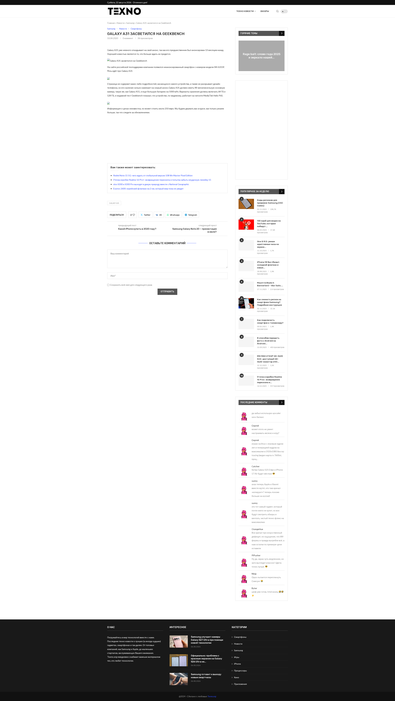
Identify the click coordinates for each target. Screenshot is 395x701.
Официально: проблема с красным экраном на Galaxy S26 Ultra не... (206, 658)
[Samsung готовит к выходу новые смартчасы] (179, 679)
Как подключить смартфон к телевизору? (270, 321)
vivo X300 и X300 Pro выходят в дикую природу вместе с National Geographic (151, 184)
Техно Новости (245, 11)
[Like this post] (134, 215)
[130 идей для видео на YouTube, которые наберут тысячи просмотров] (246, 224)
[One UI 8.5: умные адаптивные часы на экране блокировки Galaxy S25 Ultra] (246, 245)
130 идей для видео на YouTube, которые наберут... (269, 223)
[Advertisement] (167, 138)
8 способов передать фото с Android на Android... (268, 341)
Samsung (130, 23)
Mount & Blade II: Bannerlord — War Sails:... (270, 284)
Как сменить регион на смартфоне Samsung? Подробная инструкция (269, 302)
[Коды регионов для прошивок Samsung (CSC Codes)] (246, 204)
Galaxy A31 (114, 203)
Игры (236, 657)
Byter (254, 588)
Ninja (254, 573)
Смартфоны (240, 637)
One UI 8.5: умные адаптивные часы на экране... (268, 244)
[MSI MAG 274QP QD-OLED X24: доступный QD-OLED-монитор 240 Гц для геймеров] (246, 360)
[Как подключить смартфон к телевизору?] (246, 324)
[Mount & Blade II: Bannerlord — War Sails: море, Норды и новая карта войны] (246, 286)
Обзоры (264, 11)
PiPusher (256, 555)
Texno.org (212, 696)
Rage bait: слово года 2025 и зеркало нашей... (261, 55)
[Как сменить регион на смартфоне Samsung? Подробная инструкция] (246, 303)
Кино (236, 677)
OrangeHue (257, 529)
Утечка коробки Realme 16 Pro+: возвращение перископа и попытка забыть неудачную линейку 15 (162, 179)
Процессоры (240, 670)
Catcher (256, 466)
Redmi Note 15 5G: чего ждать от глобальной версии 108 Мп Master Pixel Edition (153, 175)
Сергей (255, 425)
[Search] (277, 11)
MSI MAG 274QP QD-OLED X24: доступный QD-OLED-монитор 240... (270, 359)
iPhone (237, 663)
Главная (111, 23)
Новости (120, 23)
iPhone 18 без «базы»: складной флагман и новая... (268, 265)
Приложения (240, 684)
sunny (255, 481)
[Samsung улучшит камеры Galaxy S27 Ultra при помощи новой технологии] (179, 641)
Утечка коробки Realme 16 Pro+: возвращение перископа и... (269, 380)
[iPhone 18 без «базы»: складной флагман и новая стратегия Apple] (246, 266)
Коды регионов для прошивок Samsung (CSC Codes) (270, 203)
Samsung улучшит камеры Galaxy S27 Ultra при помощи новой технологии (207, 640)
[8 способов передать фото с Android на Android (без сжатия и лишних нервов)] (246, 342)
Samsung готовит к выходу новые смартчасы (206, 676)
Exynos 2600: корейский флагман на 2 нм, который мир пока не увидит (148, 188)
